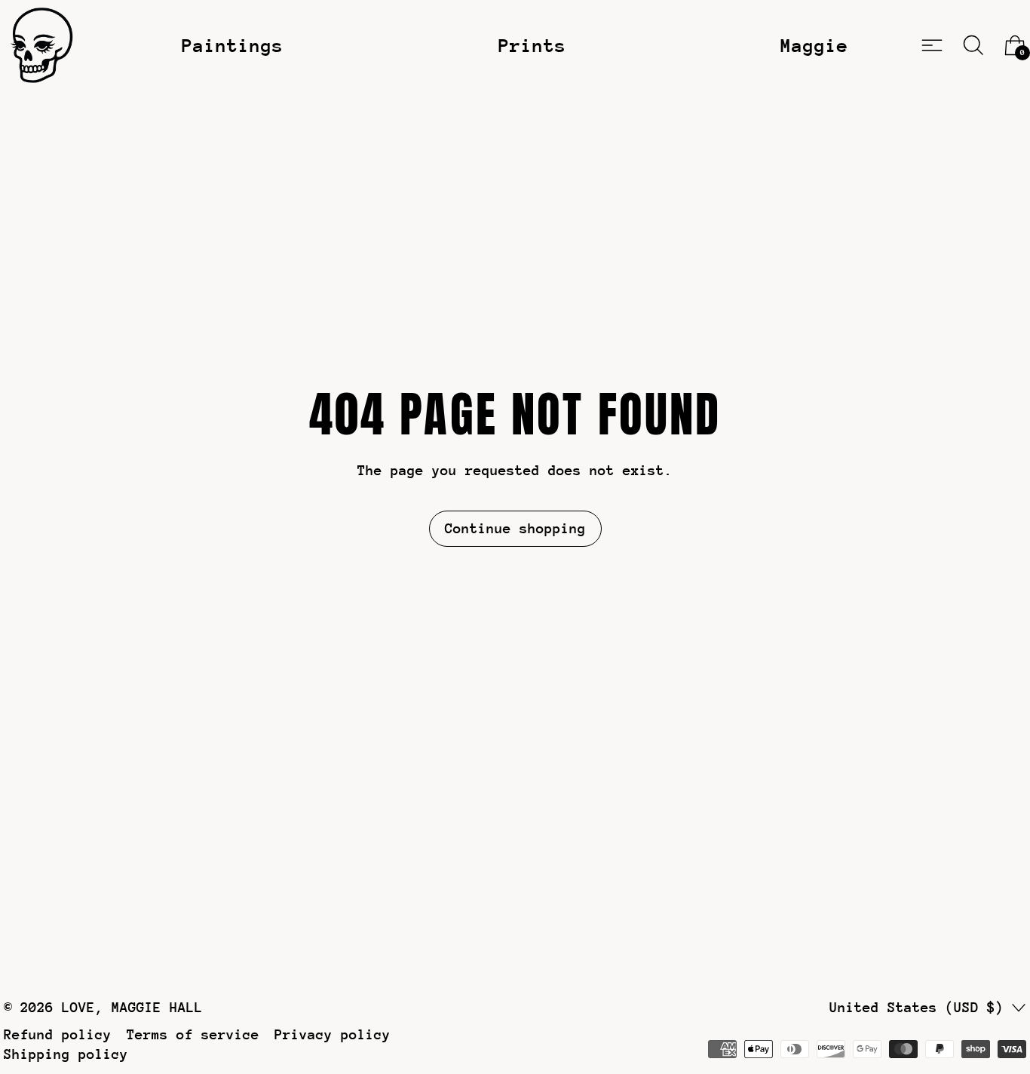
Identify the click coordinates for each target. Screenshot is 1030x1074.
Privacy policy (332, 1034)
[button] (973, 45)
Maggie (814, 45)
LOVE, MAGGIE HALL (132, 1007)
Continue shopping (515, 528)
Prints (532, 45)
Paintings (233, 45)
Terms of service (193, 1034)
